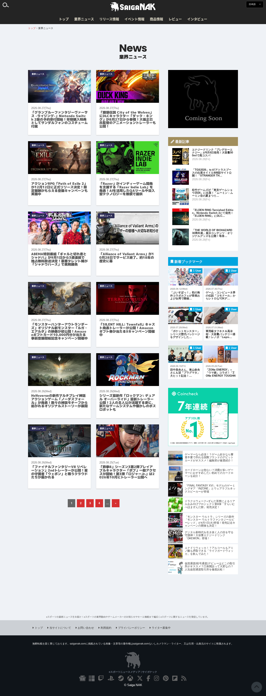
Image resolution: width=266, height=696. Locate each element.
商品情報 (156, 18)
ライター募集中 (161, 628)
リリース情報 (109, 18)
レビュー (175, 18)
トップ (64, 18)
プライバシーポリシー (131, 628)
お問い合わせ (86, 628)
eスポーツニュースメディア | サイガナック (133, 672)
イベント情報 (134, 18)
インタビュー (197, 18)
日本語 (252, 4)
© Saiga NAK (133, 685)
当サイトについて (60, 628)
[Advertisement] (203, 99)
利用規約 (106, 628)
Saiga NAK (133, 7)
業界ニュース (84, 18)
